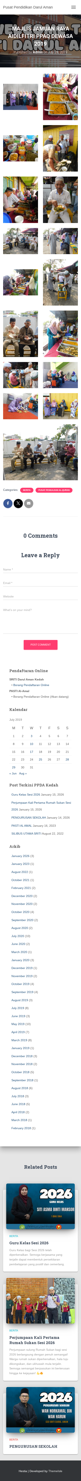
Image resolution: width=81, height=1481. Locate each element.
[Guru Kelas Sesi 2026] (40, 1206)
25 (40, 759)
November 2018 (22, 1064)
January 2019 (20, 1048)
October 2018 (20, 1072)
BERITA (27, 490)
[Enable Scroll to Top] (73, 1473)
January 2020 (20, 960)
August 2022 (19, 872)
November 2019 (22, 976)
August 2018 (19, 1088)
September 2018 (22, 1080)
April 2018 (18, 1112)
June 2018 (18, 1104)
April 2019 (18, 1032)
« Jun (13, 773)
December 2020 (22, 896)
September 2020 (22, 920)
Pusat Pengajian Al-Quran (54, 490)
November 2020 (22, 904)
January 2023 (20, 863)
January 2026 (20, 856)
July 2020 (17, 936)
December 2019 (22, 968)
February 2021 (21, 888)
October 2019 (20, 984)
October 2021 (20, 880)
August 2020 (19, 928)
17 (31, 751)
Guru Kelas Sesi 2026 (25, 794)
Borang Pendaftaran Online (30, 685)
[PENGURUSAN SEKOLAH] (40, 1409)
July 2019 (17, 1008)
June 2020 (18, 944)
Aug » (23, 773)
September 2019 (22, 992)
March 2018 (19, 1120)
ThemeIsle (55, 1471)
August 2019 (19, 1000)
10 (31, 744)
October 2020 (20, 912)
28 (67, 759)
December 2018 (22, 1056)
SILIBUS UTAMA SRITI (26, 833)
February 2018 (21, 1128)
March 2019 (19, 1040)
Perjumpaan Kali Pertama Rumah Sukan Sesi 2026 (34, 1340)
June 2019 (18, 1016)
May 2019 (18, 1024)
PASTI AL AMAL (21, 825)
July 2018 (17, 1096)
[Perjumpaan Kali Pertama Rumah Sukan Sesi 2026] (40, 1300)
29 (13, 767)
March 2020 (19, 952)
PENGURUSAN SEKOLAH (28, 817)
